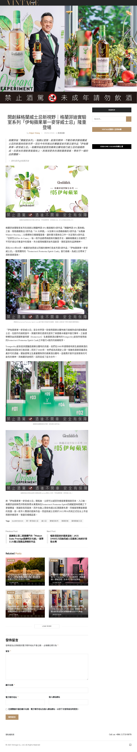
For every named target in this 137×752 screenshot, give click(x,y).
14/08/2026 (56, 582)
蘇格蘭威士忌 (77, 521)
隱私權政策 (10, 735)
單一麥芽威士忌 (32, 521)
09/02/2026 (49, 133)
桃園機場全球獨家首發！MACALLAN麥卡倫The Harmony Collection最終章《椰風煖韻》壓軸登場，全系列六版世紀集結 (68, 577)
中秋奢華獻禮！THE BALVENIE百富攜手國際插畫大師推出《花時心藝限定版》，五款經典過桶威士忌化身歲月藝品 (25, 609)
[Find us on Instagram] (123, 745)
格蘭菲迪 (65, 521)
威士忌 (44, 521)
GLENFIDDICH (17, 521)
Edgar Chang (34, 133)
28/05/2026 (56, 615)
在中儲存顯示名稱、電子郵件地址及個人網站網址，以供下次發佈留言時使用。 (43, 709)
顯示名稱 (10, 685)
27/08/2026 (13, 582)
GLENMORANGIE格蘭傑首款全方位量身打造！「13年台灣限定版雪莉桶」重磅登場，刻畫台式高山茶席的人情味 (25, 577)
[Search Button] (128, 119)
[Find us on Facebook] (120, 745)
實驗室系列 (54, 521)
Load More (47, 626)
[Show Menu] (130, 3)
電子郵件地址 (12, 697)
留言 (8, 651)
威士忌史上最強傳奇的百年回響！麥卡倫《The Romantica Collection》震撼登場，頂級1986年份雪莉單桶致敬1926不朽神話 (68, 609)
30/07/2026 (13, 615)
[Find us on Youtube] (127, 745)
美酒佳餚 (61, 133)
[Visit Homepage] (23, 2)
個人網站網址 (54, 697)
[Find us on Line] (130, 745)
